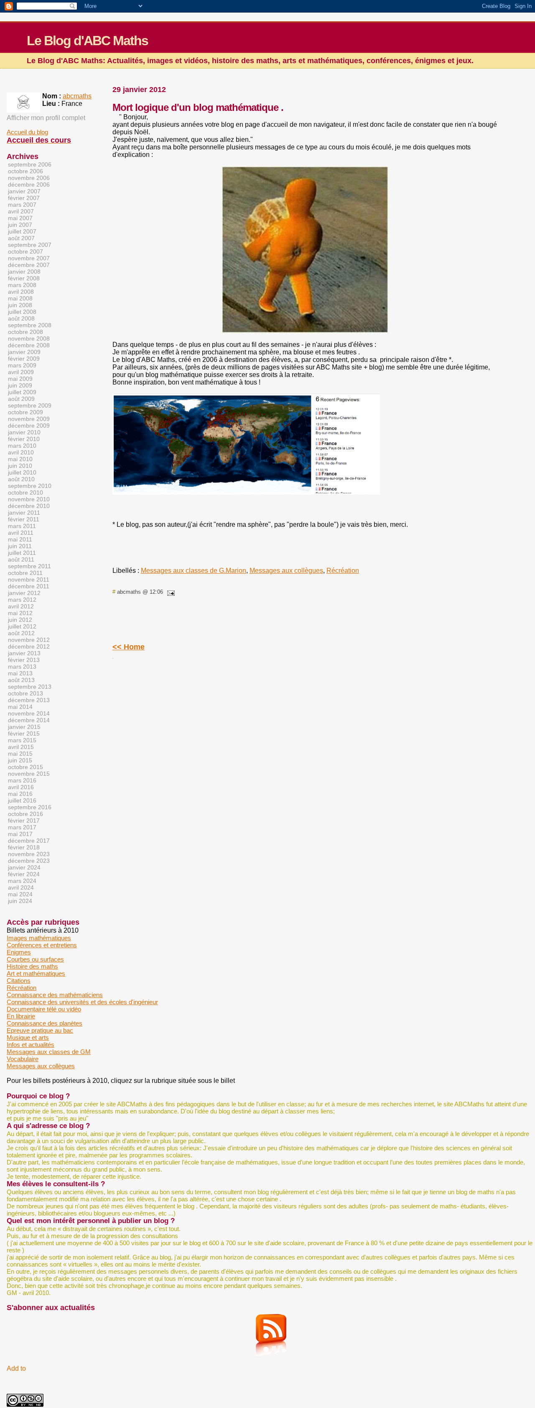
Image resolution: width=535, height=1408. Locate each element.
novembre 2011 (28, 579)
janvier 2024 (24, 867)
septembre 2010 (29, 485)
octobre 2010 (25, 492)
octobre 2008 (25, 331)
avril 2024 (21, 887)
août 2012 (21, 633)
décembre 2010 (29, 506)
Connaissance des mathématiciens (55, 994)
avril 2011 (20, 532)
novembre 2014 (29, 713)
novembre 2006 (29, 177)
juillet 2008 (22, 311)
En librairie (21, 1016)
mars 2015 (22, 740)
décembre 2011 (28, 586)
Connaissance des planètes (44, 1023)
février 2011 (23, 519)
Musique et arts (28, 1037)
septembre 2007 (29, 244)
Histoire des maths (32, 966)
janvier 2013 (24, 653)
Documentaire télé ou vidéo (44, 1009)
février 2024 (24, 874)
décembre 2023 (29, 860)
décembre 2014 (29, 720)
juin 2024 (20, 901)
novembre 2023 (29, 854)
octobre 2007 (25, 251)
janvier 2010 (24, 432)
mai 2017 (20, 834)
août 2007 (21, 238)
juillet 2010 (22, 472)
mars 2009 (22, 365)
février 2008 (24, 278)
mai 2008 (20, 298)
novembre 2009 (29, 418)
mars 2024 (22, 880)
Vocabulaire (22, 1058)
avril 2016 (21, 787)
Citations (19, 980)
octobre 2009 (25, 412)
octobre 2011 (25, 572)
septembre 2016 (29, 807)
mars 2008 (22, 285)
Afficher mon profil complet (46, 117)
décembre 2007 (29, 265)
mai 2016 (20, 793)
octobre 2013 (25, 693)
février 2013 (24, 660)
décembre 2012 (29, 646)
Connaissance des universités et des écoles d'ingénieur (82, 1001)
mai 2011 (20, 539)
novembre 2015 (29, 773)
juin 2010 (20, 465)
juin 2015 (20, 760)
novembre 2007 (29, 258)
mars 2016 (22, 780)
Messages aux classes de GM (49, 1051)
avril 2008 (21, 291)
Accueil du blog (27, 132)
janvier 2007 (24, 191)
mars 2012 (22, 599)
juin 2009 (20, 385)
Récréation (342, 570)
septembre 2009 (29, 405)
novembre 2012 (29, 639)
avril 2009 (21, 372)
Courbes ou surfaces (35, 959)
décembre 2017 (29, 840)
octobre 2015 (25, 767)
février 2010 (24, 439)
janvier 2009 (24, 352)
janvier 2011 (24, 512)
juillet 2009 (22, 392)
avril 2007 (21, 211)
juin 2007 (20, 224)
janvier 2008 (24, 271)
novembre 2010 (29, 499)
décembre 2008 (29, 345)
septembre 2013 (29, 686)
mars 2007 (22, 204)
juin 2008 (20, 305)
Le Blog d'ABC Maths (87, 40)
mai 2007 (20, 218)
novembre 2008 (29, 338)
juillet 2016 (22, 800)
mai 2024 (20, 894)
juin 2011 (20, 546)
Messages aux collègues (286, 570)
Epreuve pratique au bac (40, 1030)
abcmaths (77, 96)
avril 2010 (21, 452)
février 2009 (24, 358)
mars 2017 (22, 827)
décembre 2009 (29, 425)
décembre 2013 (29, 700)
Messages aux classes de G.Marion (193, 570)
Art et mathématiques (36, 973)
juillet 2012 (22, 626)
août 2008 (21, 318)
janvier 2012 (24, 593)
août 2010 (21, 479)
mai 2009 (20, 378)
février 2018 (24, 847)
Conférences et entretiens (42, 945)
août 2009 (21, 398)
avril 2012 (21, 606)
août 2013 (21, 680)
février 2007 (24, 198)
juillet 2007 (22, 231)
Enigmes (19, 952)
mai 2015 (20, 753)
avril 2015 (21, 747)
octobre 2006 (25, 171)
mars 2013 (22, 666)
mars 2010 (22, 445)
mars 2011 (22, 526)
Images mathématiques (39, 937)
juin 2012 (20, 619)
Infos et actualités (30, 1044)
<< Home (128, 647)
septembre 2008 (29, 325)
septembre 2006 (29, 164)
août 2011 (21, 559)
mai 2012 (20, 613)
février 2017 (24, 820)
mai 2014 (20, 706)
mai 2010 (20, 459)
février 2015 (24, 733)
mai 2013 (20, 673)
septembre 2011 (29, 566)
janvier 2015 (24, 726)
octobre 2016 (25, 813)
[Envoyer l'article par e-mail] (170, 592)
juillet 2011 (22, 552)
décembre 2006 (29, 184)
